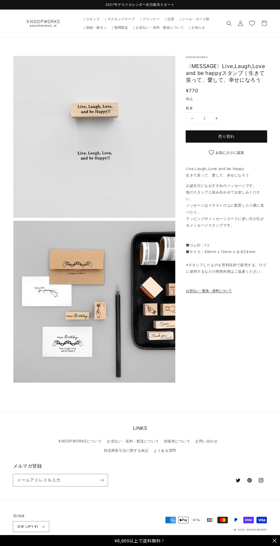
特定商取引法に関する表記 (126, 450)
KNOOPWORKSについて (80, 441)
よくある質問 (165, 450)
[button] (229, 23)
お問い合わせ (206, 441)
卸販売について (177, 441)
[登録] (101, 480)
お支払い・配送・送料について (209, 291)
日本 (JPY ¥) (27, 526)
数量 (189, 108)
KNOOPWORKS (257, 529)
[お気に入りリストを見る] (252, 23)
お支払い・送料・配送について (133, 441)
